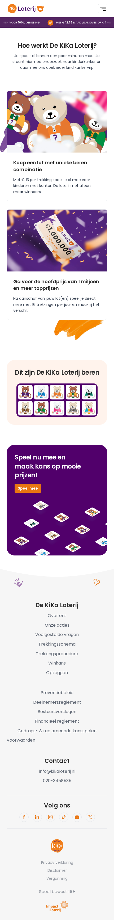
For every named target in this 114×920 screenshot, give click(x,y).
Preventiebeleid (57, 693)
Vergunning (57, 878)
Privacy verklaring (57, 862)
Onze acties (57, 625)
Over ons (57, 616)
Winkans (57, 663)
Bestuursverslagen (57, 712)
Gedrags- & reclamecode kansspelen (57, 731)
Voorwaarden (21, 740)
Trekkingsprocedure (57, 654)
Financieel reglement (57, 721)
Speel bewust (57, 892)
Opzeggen (57, 673)
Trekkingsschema (57, 644)
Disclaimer (57, 870)
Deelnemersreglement (57, 702)
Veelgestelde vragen (57, 634)
